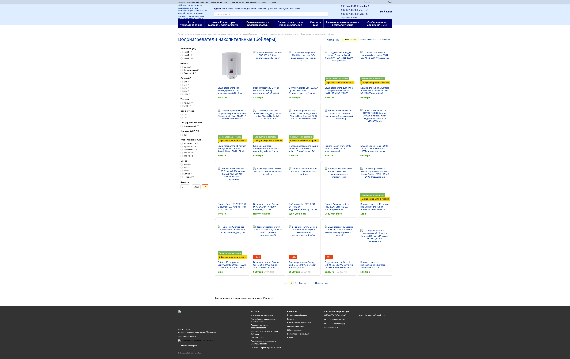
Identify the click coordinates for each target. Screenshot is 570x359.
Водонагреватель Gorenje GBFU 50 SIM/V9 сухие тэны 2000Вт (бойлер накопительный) (266, 266)
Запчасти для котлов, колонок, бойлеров (290, 23)
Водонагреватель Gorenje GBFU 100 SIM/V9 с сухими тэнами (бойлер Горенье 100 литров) (339, 266)
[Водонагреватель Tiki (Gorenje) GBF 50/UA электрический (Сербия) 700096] (232, 65)
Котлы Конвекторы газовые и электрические (223, 23)
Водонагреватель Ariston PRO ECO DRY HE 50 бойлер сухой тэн (265, 207)
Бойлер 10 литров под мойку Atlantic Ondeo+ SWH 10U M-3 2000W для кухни (232, 265)
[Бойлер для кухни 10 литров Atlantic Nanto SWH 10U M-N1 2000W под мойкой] (375, 65)
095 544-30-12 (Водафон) (355, 6)
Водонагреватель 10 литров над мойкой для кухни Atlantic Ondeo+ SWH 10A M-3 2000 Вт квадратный (374, 208)
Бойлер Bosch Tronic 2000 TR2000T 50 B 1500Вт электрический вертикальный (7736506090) (339, 150)
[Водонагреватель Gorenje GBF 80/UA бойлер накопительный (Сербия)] (267, 65)
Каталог (181, 2)
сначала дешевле (368, 39)
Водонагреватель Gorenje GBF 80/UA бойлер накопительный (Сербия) (266, 90)
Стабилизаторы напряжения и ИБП (377, 23)
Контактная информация (256, 2)
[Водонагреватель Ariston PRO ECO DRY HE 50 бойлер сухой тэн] (267, 182)
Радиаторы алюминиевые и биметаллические (342, 23)
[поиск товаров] (325, 14)
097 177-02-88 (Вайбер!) (354, 14)
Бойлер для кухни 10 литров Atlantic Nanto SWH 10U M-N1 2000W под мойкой (375, 90)
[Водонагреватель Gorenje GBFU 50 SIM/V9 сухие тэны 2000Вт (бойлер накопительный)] (267, 240)
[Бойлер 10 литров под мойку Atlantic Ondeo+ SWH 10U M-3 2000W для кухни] (232, 240)
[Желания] (380, 2)
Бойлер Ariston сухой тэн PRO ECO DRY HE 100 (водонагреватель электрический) (337, 208)
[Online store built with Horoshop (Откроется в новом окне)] (189, 355)
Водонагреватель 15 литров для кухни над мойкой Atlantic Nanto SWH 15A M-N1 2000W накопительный (232, 150)
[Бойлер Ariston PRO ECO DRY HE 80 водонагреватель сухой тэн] (303, 182)
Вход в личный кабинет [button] (297, 315)
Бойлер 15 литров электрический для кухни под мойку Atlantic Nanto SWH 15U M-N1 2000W (266, 150)
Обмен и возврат (237, 2)
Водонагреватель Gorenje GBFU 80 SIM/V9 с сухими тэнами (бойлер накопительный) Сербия (302, 266)
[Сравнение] (374, 2)
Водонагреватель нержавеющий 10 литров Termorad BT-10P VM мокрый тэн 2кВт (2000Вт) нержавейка (373, 267)
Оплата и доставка (219, 2)
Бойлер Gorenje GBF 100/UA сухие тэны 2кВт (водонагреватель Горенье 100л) (303, 91)
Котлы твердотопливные (191, 23)
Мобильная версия (189, 346)
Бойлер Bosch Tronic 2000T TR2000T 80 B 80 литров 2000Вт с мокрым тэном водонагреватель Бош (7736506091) (374, 151)
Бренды (273, 2)
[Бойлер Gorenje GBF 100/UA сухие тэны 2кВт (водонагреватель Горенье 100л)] (303, 65)
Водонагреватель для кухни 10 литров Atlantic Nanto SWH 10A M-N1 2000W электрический (339, 91)
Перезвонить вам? (349, 18)
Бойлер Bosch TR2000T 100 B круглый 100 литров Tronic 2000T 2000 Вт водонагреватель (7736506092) (232, 209)
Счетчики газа (315, 23)
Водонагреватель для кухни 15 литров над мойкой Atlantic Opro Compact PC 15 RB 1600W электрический (303, 150)
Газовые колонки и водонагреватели (257, 23)
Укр (369, 2)
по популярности (349, 39)
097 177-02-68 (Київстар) (354, 10)
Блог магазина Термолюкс (198, 2)
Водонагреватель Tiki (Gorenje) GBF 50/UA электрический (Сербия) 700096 (230, 91)
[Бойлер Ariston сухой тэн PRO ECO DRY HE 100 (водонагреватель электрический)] (339, 182)
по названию (384, 39)
